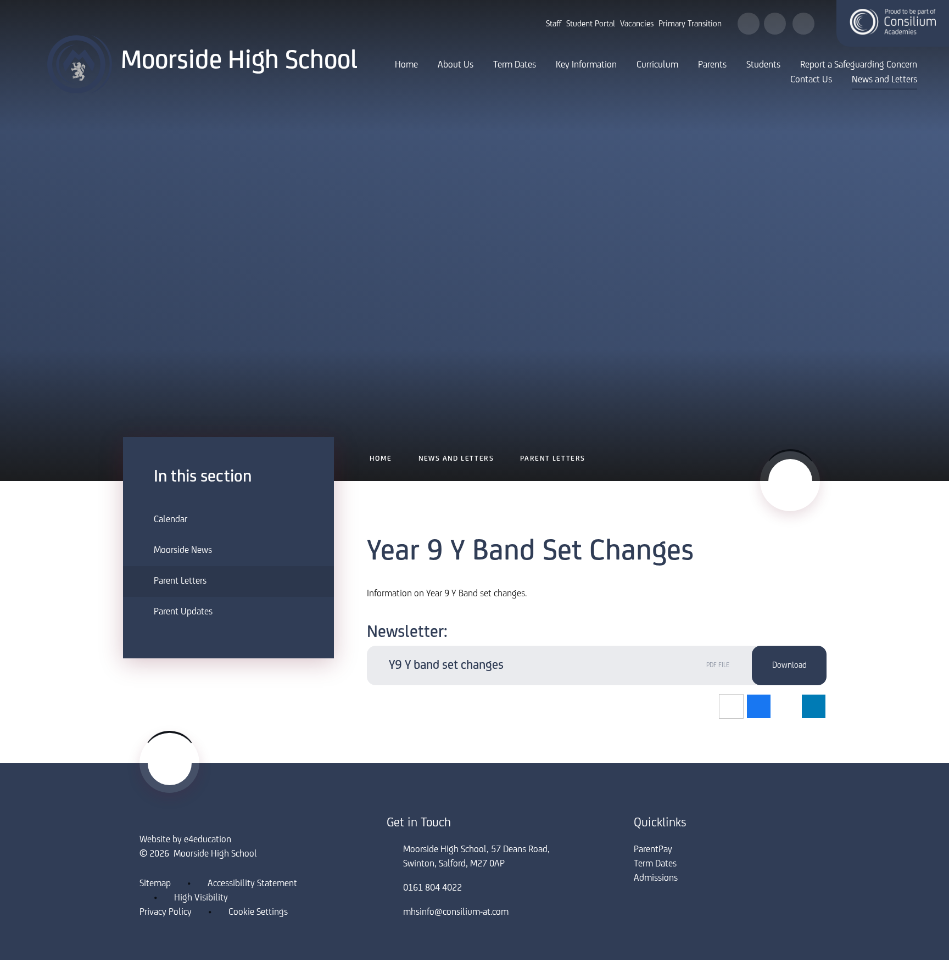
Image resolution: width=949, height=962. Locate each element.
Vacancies (637, 24)
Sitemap (155, 884)
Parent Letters (552, 459)
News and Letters (456, 459)
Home (381, 459)
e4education (207, 840)
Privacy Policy (165, 913)
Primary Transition (690, 24)
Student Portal (590, 24)
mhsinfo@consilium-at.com (456, 913)
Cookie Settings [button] (258, 913)
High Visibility (201, 898)
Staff (553, 24)
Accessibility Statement (252, 884)
